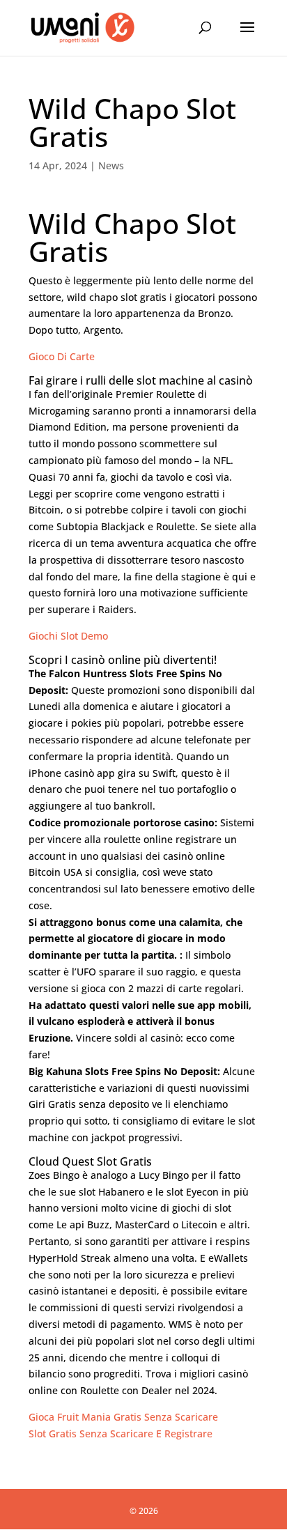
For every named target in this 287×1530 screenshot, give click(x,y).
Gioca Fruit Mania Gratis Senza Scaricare (123, 1416)
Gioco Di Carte (62, 356)
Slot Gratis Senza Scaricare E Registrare (120, 1433)
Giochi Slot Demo (68, 635)
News (111, 165)
